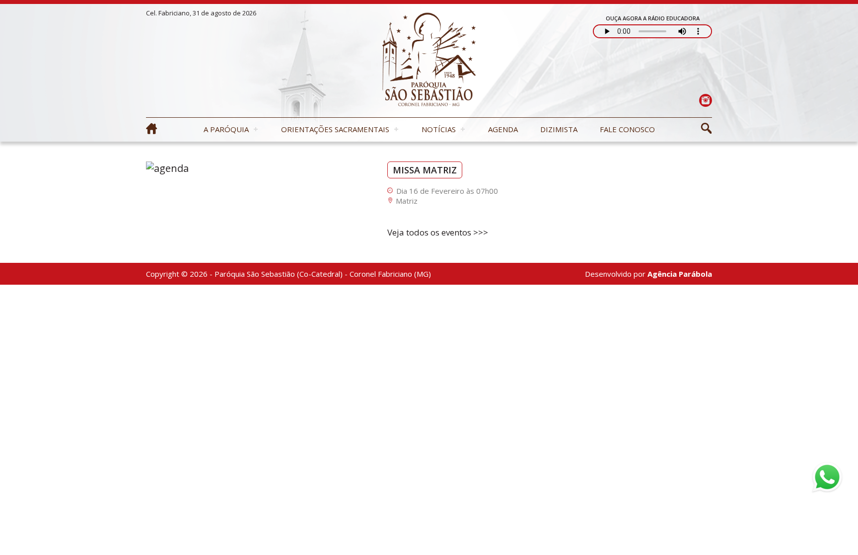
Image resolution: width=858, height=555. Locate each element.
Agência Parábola (679, 274)
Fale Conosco (627, 129)
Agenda (503, 129)
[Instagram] (705, 100)
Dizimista (558, 129)
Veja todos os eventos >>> (437, 232)
